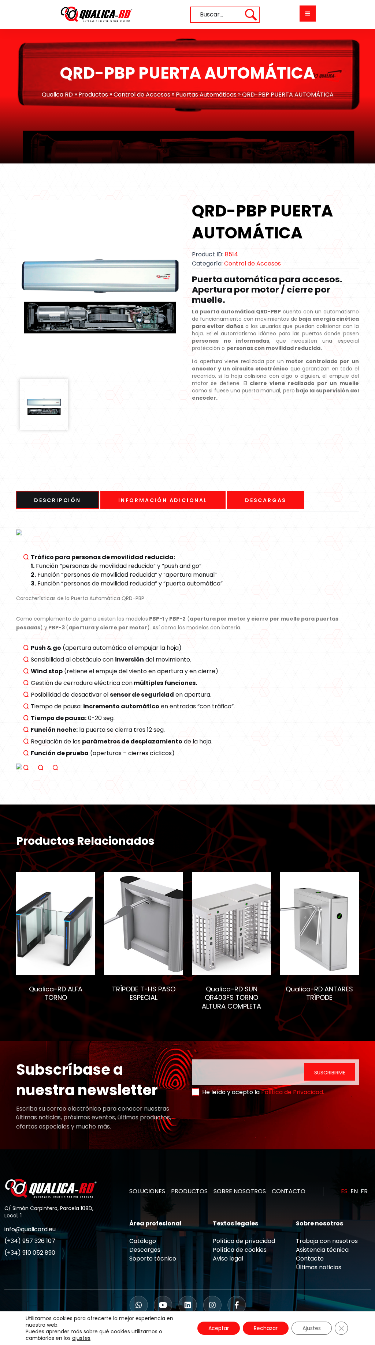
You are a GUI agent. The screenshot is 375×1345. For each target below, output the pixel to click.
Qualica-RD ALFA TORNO (55, 993)
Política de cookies (240, 1250)
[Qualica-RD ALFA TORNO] (55, 923)
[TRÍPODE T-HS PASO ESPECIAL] (143, 923)
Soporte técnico (152, 1258)
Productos (93, 94)
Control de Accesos (142, 94)
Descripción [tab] (57, 500)
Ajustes (311, 1328)
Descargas (144, 1250)
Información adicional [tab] (163, 500)
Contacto (310, 1258)
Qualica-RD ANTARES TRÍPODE (319, 993)
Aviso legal (228, 1258)
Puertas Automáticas (206, 94)
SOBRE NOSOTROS (240, 1191)
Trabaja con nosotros (327, 1241)
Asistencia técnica (322, 1250)
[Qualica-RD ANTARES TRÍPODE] (319, 923)
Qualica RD (57, 94)
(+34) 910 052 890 (29, 1252)
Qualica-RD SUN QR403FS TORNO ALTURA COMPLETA (231, 997)
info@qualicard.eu (30, 1229)
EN (354, 1191)
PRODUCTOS (189, 1191)
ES (344, 1191)
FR (364, 1191)
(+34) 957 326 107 (29, 1241)
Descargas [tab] (265, 500)
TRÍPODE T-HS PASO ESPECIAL (143, 993)
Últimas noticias (318, 1267)
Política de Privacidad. (292, 1092)
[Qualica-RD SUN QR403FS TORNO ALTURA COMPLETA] (231, 923)
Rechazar (266, 1328)
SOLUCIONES (147, 1191)
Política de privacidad (244, 1241)
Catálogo (142, 1241)
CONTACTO (288, 1191)
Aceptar (218, 1328)
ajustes (81, 1338)
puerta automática (227, 311)
